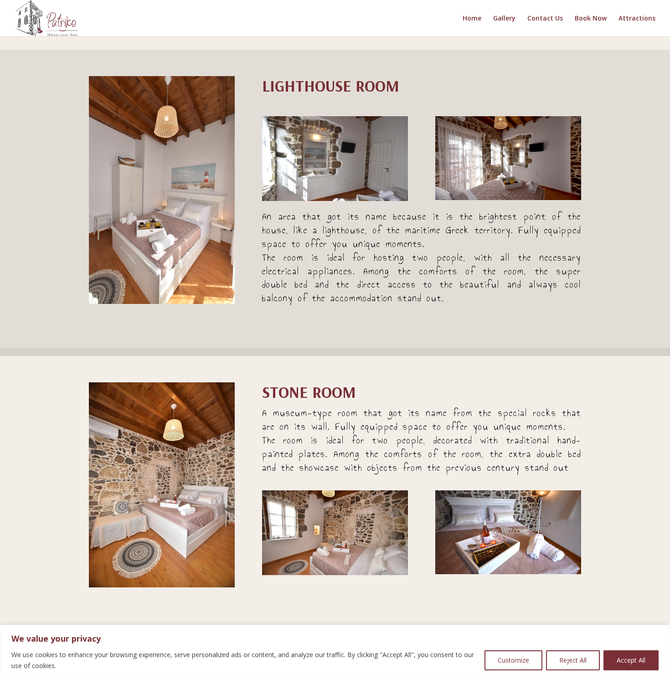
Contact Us (545, 18)
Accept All (631, 660)
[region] (335, 652)
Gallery (504, 18)
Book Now (591, 18)
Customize (513, 660)
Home (472, 18)
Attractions (636, 18)
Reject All (573, 660)
